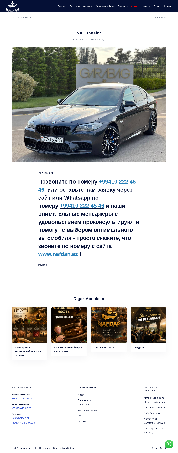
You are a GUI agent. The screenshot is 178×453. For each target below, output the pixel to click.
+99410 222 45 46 (22, 398)
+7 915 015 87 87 (21, 408)
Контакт (82, 421)
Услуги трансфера (87, 410)
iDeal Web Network (66, 448)
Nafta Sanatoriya (152, 413)
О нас (81, 415)
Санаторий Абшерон (154, 407)
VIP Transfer (160, 17)
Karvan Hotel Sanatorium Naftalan (154, 421)
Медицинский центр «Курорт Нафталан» (154, 400)
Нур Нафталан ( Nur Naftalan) (154, 430)
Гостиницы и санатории (84, 402)
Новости (82, 395)
